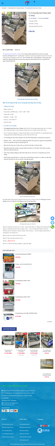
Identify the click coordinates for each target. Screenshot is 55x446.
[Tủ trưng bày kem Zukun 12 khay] (34, 340)
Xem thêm (49, 321)
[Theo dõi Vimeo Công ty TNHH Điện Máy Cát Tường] (49, 426)
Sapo (43, 444)
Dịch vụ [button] (4, 419)
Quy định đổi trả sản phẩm (25, 436)
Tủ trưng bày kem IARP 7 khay (8, 351)
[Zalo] (52, 222)
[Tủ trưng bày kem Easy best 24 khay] (46, 364)
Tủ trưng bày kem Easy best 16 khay (47, 351)
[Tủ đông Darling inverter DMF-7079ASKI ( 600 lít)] (8, 316)
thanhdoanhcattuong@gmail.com (10, 403)
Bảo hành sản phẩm (24, 430)
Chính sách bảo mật (24, 440)
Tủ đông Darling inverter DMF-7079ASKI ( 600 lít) (26, 313)
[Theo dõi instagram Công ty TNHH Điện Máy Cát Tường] (41, 426)
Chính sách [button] (23, 419)
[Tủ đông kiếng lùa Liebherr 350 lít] (8, 287)
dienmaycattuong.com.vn (9, 404)
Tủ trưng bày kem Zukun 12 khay (34, 351)
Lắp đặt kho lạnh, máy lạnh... (8, 436)
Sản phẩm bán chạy (9, 250)
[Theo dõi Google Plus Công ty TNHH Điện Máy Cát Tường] (44, 426)
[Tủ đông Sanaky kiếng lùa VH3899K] (8, 257)
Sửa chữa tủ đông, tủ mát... (8, 427)
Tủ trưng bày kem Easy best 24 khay (47, 374)
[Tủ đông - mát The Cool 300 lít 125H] (8, 271)
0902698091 (6, 398)
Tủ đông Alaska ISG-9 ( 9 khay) (21, 351)
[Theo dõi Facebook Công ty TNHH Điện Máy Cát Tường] (39, 426)
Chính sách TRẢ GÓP (24, 433)
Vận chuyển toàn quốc (25, 424)
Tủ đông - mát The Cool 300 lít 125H (23, 264)
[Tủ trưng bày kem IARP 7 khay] (8, 340)
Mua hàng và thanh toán (25, 427)
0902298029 (13, 400)
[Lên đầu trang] (51, 437)
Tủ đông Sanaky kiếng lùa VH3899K (23, 254)
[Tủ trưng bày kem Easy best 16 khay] (46, 340)
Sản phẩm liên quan (9, 329)
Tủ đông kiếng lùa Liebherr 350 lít (22, 280)
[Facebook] (52, 218)
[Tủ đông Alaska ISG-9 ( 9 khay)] (21, 340)
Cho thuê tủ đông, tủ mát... (8, 424)
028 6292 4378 (6, 400)
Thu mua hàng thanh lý (7, 430)
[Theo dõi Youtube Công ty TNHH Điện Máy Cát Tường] (46, 426)
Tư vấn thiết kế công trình (7, 433)
